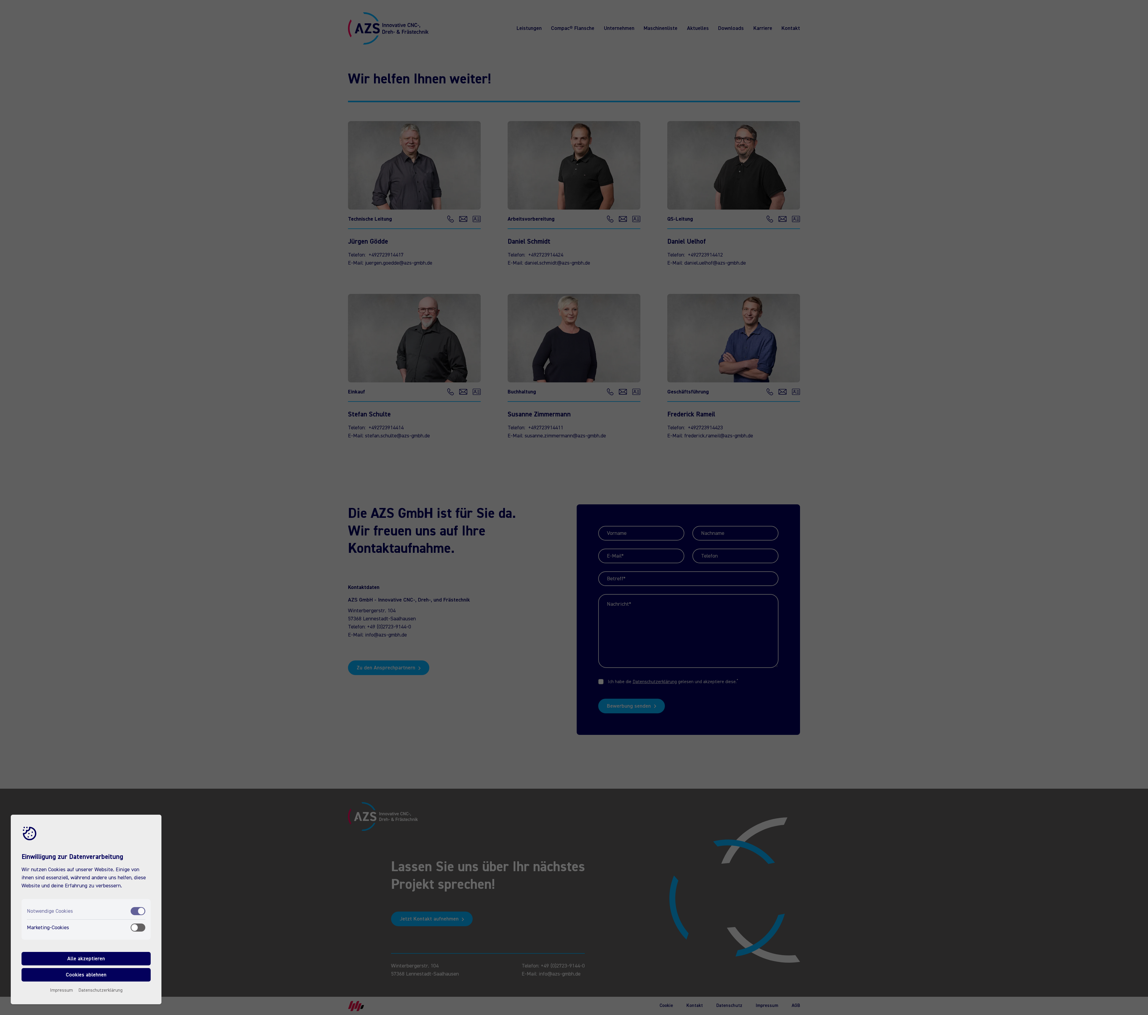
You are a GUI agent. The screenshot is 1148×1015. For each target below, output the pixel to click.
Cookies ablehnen (86, 975)
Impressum (61, 990)
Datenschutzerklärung (100, 990)
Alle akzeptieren (86, 958)
